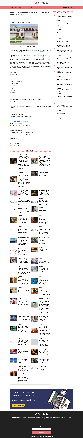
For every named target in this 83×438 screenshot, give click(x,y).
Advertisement (52, 421)
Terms (20, 421)
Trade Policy (52, 424)
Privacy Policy (30, 421)
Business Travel (31, 424)
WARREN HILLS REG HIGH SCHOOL (17, 134)
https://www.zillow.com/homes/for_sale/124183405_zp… (34, 51)
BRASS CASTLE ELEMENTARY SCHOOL (18, 119)
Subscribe (41, 432)
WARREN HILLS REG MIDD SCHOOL (17, 128)
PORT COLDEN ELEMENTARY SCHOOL (18, 121)
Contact (63, 421)
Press (41, 421)
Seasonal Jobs (41, 424)
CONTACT (30, 7)
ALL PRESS (24, 7)
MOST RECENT (18, 7)
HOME (12, 7)
